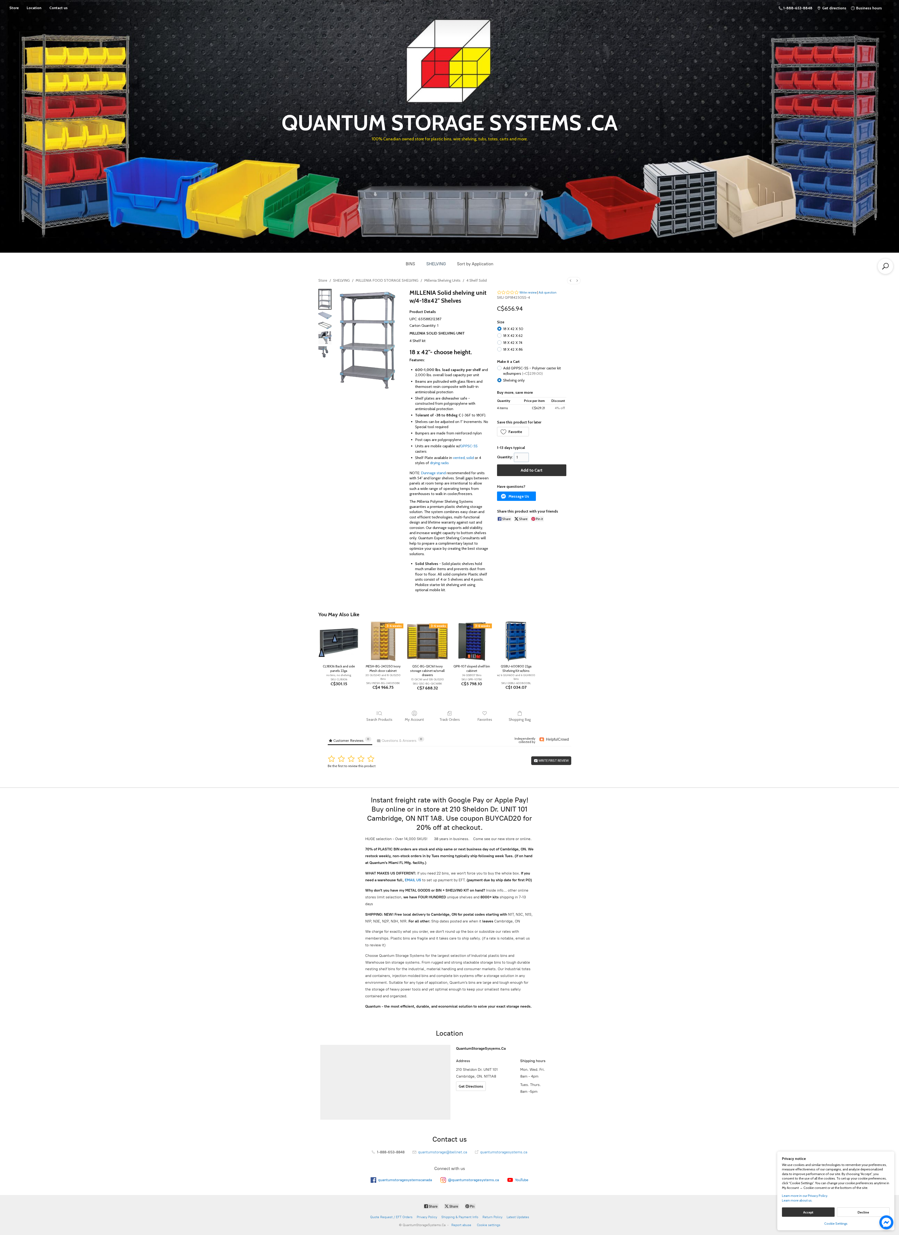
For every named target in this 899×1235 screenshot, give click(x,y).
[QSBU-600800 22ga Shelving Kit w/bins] (516, 641)
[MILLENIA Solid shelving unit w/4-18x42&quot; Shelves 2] (325, 325)
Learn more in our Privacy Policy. (805, 1196)
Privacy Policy (427, 1217)
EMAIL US (412, 880)
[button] (513, 431)
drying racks (439, 463)
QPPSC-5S (469, 446)
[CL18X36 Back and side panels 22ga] (338, 641)
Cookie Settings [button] (835, 1223)
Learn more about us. (797, 1200)
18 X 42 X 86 (513, 349)
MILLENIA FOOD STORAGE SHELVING (387, 280)
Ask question (547, 292)
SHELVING (436, 263)
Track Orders (449, 719)
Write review (528, 292)
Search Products (379, 719)
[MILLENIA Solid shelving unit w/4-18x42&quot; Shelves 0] (325, 299)
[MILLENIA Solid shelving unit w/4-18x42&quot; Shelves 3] (325, 337)
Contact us (58, 8)
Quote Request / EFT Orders (391, 1217)
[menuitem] (570, 280)
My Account (414, 719)
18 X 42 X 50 (513, 329)
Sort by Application (475, 263)
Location (34, 8)
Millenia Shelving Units (442, 280)
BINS (410, 263)
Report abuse (461, 1225)
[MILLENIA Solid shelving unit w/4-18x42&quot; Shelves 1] (325, 315)
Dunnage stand (433, 473)
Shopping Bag (520, 719)
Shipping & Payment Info (459, 1217)
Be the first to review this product (352, 766)
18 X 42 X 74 (512, 342)
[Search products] (885, 266)
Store (14, 8)
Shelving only (514, 380)
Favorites (484, 719)
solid (470, 457)
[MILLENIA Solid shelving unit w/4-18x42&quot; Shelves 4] (325, 352)
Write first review (553, 760)
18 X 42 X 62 (513, 335)
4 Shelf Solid (476, 280)
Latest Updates (518, 1217)
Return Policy (492, 1217)
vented (459, 457)
